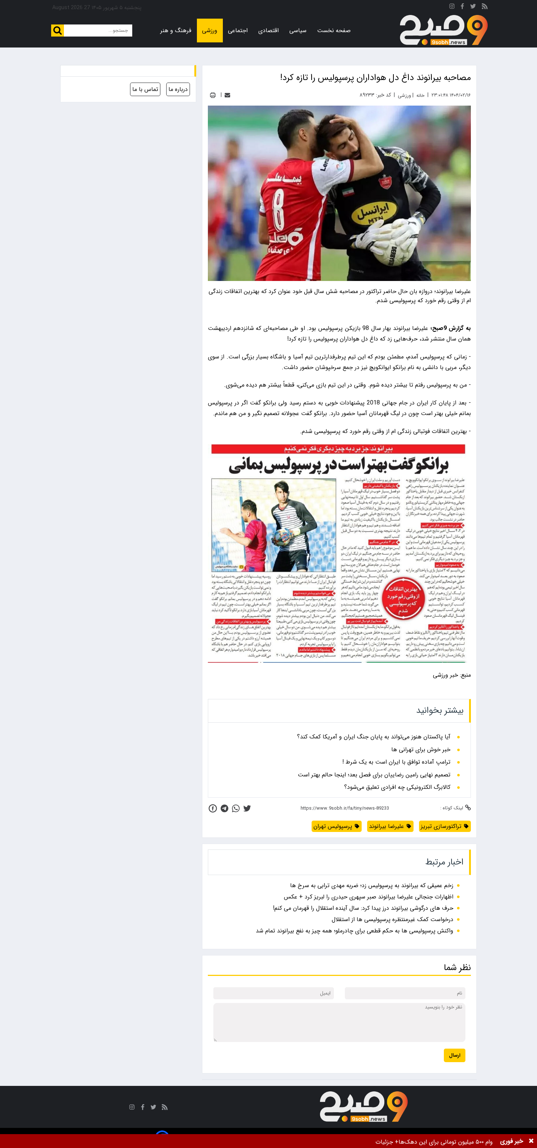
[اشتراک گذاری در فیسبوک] (213, 808)
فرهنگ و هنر (175, 30)
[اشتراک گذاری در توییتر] (247, 808)
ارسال (454, 1055)
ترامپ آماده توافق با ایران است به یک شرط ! (396, 762)
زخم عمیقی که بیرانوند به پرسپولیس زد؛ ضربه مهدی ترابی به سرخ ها (371, 885)
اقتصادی (268, 30)
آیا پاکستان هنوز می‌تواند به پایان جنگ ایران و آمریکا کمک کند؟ (373, 737)
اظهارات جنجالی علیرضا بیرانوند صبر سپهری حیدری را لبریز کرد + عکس (368, 896)
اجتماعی (238, 30)
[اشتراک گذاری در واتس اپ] (235, 808)
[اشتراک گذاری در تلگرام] (224, 808)
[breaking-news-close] (531, 1141)
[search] (57, 30)
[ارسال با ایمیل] (227, 95)
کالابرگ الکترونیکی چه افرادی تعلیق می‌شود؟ (397, 787)
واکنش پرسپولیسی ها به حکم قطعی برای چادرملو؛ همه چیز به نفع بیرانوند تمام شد (354, 930)
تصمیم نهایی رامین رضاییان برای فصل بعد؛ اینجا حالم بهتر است (374, 775)
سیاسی (297, 30)
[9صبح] (444, 30)
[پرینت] (213, 95)
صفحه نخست (334, 30)
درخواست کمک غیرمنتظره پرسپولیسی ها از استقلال (392, 919)
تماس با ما (145, 89)
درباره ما (178, 89)
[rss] (485, 7)
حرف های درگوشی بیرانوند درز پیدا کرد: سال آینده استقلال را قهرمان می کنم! (363, 908)
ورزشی (209, 30)
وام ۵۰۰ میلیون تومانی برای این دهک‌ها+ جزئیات (434, 1142)
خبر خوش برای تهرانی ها (420, 750)
